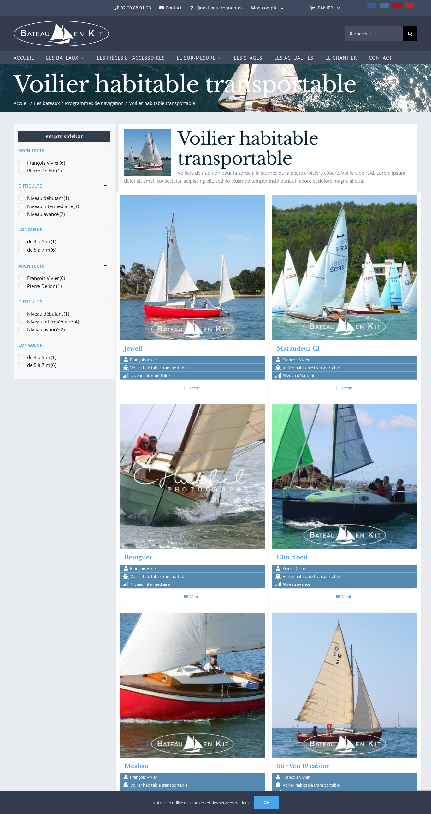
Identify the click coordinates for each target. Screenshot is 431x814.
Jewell (133, 348)
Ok (266, 802)
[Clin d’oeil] (344, 476)
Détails (194, 388)
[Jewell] (192, 267)
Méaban (136, 766)
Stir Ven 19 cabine (303, 766)
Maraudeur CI (298, 348)
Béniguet (138, 557)
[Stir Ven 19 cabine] (344, 685)
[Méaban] (192, 685)
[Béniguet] (192, 476)
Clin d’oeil (292, 557)
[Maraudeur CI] (344, 267)
